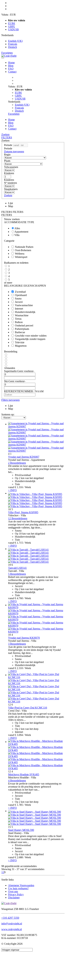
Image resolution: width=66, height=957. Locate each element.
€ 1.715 (19, 542)
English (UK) (15, 40)
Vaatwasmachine (24, 305)
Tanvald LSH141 (17, 567)
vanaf (11, 487)
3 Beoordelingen (17, 643)
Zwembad (20, 291)
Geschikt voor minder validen (31, 335)
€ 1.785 (19, 804)
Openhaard (21, 295)
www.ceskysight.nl (11, 929)
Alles (17, 228)
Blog (10, 65)
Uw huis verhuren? (18, 888)
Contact (12, 71)
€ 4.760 (19, 598)
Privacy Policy (16, 894)
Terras (18, 318)
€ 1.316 (19, 487)
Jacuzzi (19, 301)
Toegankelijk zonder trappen (30, 339)
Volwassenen (11, 167)
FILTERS (6, 137)
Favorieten (7, 52)
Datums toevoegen (14, 151)
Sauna (18, 298)
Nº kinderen (10, 182)
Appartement (21, 231)
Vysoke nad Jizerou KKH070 (24, 637)
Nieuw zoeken (12, 219)
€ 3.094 (19, 735)
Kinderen (9, 173)
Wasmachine (21, 315)
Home (11, 62)
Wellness (19, 253)
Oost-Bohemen (23, 250)
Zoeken (5, 134)
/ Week (27, 487)
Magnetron (21, 345)
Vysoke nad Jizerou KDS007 (23, 456)
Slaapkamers (11, 189)
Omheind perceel (24, 325)
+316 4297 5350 (10, 917)
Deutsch (12, 47)
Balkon (19, 322)
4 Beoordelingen (17, 780)
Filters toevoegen (10, 399)
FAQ (11, 68)
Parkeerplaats (22, 328)
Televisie (19, 342)
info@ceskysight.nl (11, 923)
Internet (19, 308)
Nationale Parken (24, 246)
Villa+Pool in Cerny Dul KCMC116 (27, 707)
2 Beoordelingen (17, 462)
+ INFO (12, 490)
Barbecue (20, 332)
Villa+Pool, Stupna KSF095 (23, 512)
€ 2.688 (19, 857)
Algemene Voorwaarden (21, 885)
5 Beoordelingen (17, 574)
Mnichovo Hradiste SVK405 (23, 774)
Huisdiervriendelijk (25, 312)
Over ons (13, 891)
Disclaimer (14, 897)
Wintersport (21, 257)
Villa (16, 235)
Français (12, 44)
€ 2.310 (19, 668)
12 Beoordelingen (17, 518)
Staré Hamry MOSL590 (21, 830)
